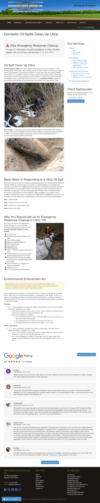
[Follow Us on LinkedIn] (13, 490)
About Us (60, 23)
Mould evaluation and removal (82, 77)
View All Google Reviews (50, 462)
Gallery (50, 23)
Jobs (37, 479)
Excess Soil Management (75, 494)
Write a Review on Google (87, 355)
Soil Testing (70, 475)
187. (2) (10, 328)
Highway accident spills (80, 62)
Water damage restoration (81, 67)
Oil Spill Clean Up (72, 481)
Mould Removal (72, 490)
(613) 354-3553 (46, 52)
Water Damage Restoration (75, 492)
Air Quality (76, 54)
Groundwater (77, 52)
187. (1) (10, 307)
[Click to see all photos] (34, 105)
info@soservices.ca (14, 484)
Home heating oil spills (80, 60)
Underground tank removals (81, 73)
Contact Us (39, 488)
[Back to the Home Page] (26, 6)
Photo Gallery (40, 481)
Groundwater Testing (73, 477)
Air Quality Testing (73, 479)
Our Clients (71, 23)
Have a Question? (12, 499)
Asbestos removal (78, 75)
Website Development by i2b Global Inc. (53, 499)
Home (9, 23)
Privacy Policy (40, 486)
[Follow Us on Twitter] (16, 490)
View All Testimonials (76, 101)
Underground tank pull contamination (80, 64)
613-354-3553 (85, 27)
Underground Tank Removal (76, 486)
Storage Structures (34, 23)
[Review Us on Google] (9, 490)
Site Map (38, 484)
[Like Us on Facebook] (5, 490)
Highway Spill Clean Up (74, 482)
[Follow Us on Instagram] (20, 490)
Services (18, 23)
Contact (82, 23)
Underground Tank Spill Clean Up (77, 484)
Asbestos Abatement (73, 488)
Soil (74, 50)
